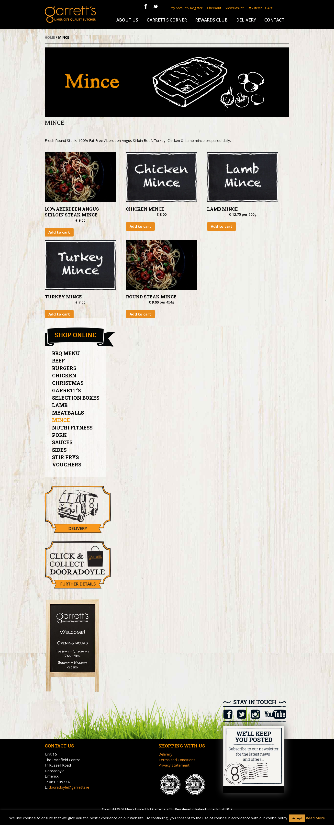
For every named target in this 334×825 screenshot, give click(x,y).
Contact (274, 20)
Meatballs (68, 412)
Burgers (64, 368)
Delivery (246, 20)
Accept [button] (297, 818)
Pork (59, 435)
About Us (127, 20)
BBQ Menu (66, 353)
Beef (58, 360)
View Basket (234, 8)
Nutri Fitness (72, 427)
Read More (315, 817)
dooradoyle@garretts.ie (69, 787)
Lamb (59, 405)
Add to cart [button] (59, 232)
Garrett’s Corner (167, 20)
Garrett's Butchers (70, 14)
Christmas (67, 383)
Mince (61, 420)
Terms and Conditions (176, 759)
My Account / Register (186, 8)
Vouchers (66, 464)
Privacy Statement (173, 765)
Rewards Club (211, 20)
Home (50, 37)
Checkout (214, 8)
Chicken (64, 375)
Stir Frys (65, 457)
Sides (59, 450)
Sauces (62, 442)
